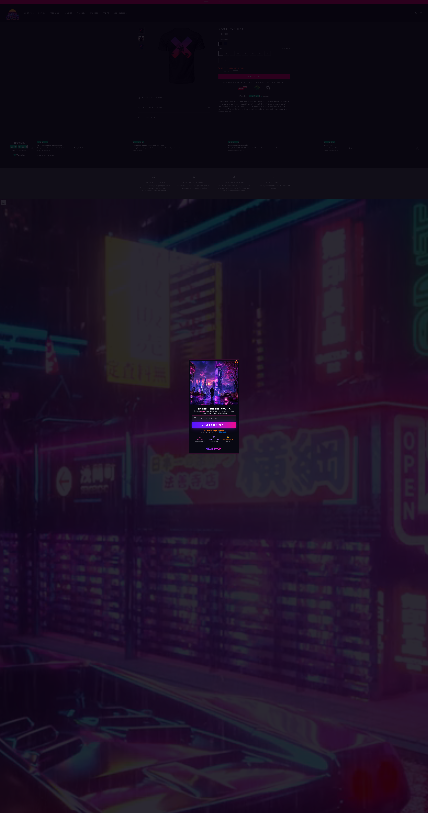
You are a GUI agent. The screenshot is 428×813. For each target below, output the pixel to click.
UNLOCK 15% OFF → (214, 425)
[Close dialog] (236, 362)
